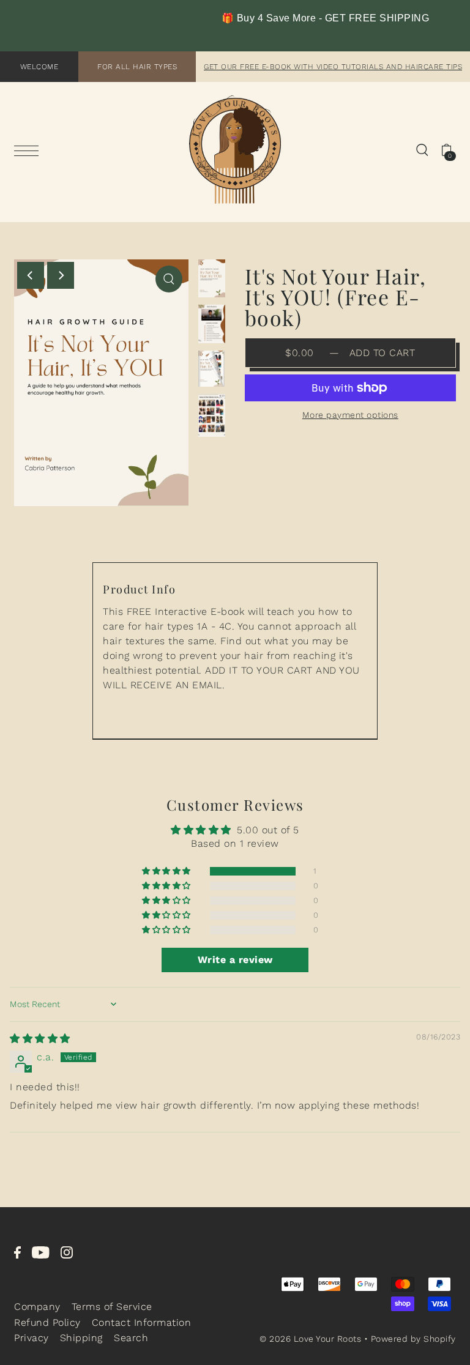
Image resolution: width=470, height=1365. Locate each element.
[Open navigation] (29, 150)
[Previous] (30, 275)
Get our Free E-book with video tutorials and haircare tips (333, 66)
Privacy (31, 1338)
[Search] (422, 149)
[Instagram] (67, 1251)
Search (131, 1338)
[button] (167, 871)
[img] (40, 1038)
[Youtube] (41, 1251)
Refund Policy (47, 1322)
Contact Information (142, 1322)
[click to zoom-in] (168, 279)
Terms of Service (112, 1306)
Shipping (81, 1338)
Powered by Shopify (413, 1339)
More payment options (350, 415)
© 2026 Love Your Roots (310, 1339)
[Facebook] (17, 1251)
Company (37, 1306)
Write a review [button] (235, 959)
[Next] (60, 275)
